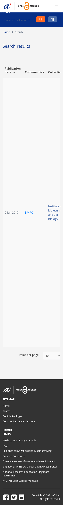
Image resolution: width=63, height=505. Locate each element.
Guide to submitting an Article (19, 440)
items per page (29, 355)
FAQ (5, 445)
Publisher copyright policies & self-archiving (27, 450)
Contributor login (12, 416)
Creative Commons (13, 456)
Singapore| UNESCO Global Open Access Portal (30, 466)
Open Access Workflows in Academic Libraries (29, 461)
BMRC (29, 212)
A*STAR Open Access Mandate (20, 480)
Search (6, 411)
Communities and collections (19, 421)
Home (6, 32)
